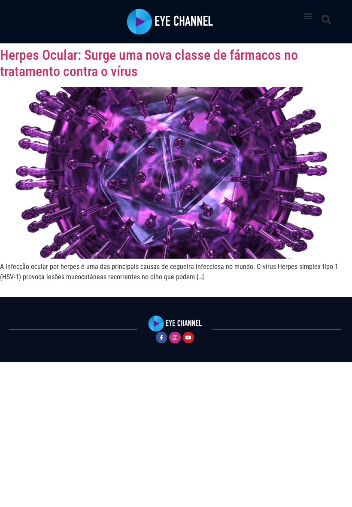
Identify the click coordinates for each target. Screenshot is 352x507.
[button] (307, 16)
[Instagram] (174, 337)
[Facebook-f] (161, 337)
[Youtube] (188, 337)
